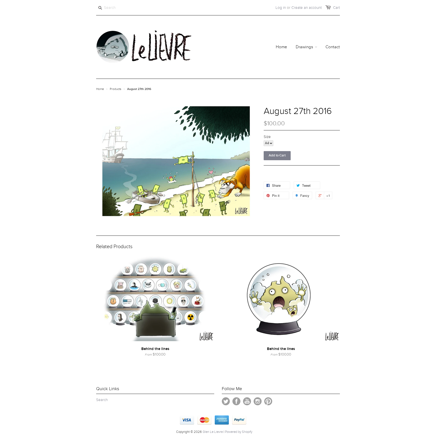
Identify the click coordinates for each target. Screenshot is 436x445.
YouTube (247, 401)
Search (102, 399)
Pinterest (268, 401)
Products (115, 89)
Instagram (258, 401)
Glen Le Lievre (213, 432)
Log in (281, 7)
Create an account (306, 7)
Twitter (226, 401)
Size (267, 136)
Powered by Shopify (238, 432)
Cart (336, 7)
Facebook (236, 401)
